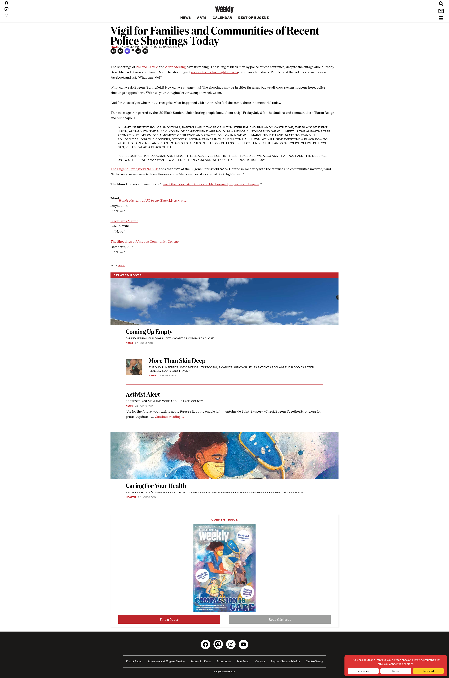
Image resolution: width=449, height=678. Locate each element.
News (114, 46)
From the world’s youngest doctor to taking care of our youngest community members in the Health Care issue (214, 492)
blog (121, 265)
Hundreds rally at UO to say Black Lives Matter (153, 200)
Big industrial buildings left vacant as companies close (170, 338)
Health (131, 497)
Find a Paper (169, 619)
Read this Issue (280, 619)
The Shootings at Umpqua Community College (144, 241)
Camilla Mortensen (137, 46)
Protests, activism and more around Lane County (164, 401)
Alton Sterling (175, 67)
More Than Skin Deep (177, 360)
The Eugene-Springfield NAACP (134, 169)
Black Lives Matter (124, 221)
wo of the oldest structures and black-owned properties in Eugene (211, 184)
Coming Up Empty (149, 331)
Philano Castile (147, 67)
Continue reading (170, 416)
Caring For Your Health (156, 485)
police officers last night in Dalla (214, 72)
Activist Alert (143, 394)
